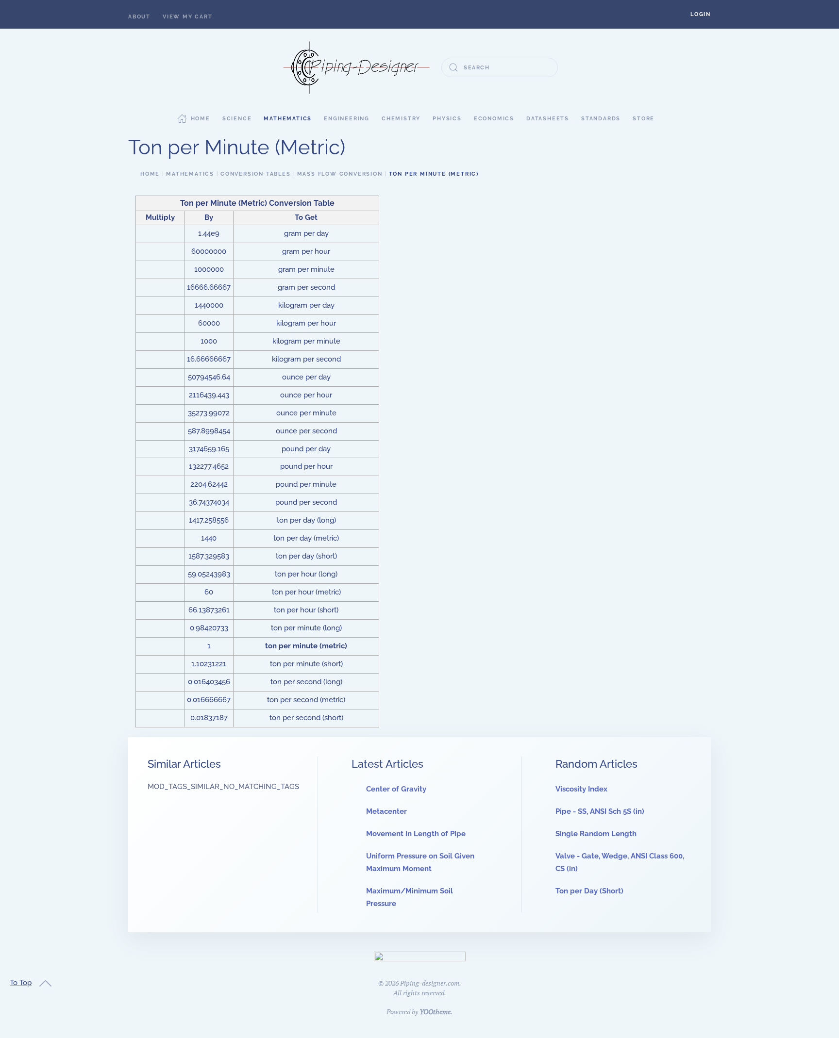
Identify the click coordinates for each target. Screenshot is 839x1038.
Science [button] (237, 118)
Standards (601, 118)
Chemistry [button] (401, 118)
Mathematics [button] (288, 118)
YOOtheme (435, 1011)
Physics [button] (447, 118)
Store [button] (643, 118)
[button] (700, 14)
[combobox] (499, 67)
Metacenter (386, 811)
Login (700, 14)
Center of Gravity (396, 789)
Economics (494, 118)
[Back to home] (356, 67)
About (139, 17)
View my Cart (188, 17)
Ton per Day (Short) (589, 891)
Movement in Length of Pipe (416, 833)
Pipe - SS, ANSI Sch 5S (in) (599, 811)
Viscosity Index (581, 789)
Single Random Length (596, 833)
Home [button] (200, 118)
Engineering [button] (346, 118)
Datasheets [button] (547, 118)
